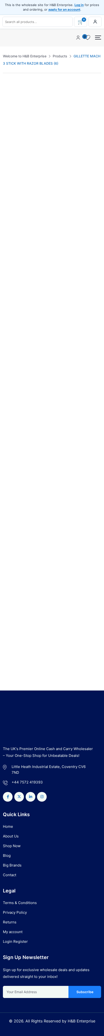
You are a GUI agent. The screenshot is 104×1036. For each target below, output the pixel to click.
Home (8, 826)
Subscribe (84, 992)
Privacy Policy (15, 912)
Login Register (15, 941)
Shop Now (12, 846)
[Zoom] (96, 92)
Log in (79, 5)
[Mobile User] (78, 37)
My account (12, 931)
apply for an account (64, 9)
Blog (7, 855)
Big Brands (12, 865)
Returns (9, 922)
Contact (9, 875)
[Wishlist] (24, 587)
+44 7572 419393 (27, 782)
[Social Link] (8, 797)
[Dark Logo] (12, 37)
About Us (11, 836)
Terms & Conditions (20, 902)
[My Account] (95, 22)
